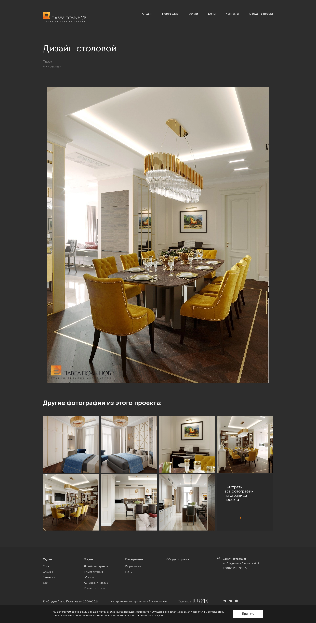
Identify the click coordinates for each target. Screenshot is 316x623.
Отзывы (48, 571)
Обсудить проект (261, 13)
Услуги (193, 13)
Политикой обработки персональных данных (139, 615)
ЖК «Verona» (52, 66)
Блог (46, 582)
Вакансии (49, 577)
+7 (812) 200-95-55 (235, 568)
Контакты (232, 13)
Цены (212, 13)
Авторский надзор (96, 582)
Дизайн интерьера (96, 566)
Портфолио (170, 13)
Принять (248, 614)
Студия (147, 13)
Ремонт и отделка (95, 588)
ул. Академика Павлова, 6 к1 (241, 563)
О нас (46, 566)
